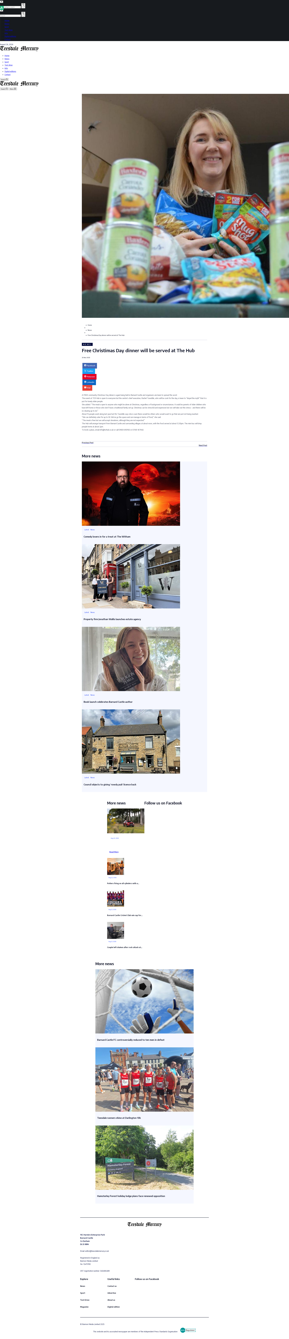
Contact (7, 74)
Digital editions (10, 71)
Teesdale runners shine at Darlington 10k (119, 1117)
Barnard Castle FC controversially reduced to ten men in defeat (130, 1039)
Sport (7, 62)
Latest (86, 530)
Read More (114, 852)
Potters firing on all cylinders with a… (123, 883)
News (7, 59)
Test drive (9, 65)
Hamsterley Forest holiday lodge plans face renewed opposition (131, 1196)
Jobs (6, 68)
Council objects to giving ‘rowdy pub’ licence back (110, 784)
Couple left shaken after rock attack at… (124, 947)
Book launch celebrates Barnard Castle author (108, 701)
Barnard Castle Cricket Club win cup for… (125, 915)
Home (7, 55)
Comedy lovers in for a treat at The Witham (107, 536)
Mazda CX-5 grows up (120, 845)
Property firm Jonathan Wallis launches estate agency (112, 619)
